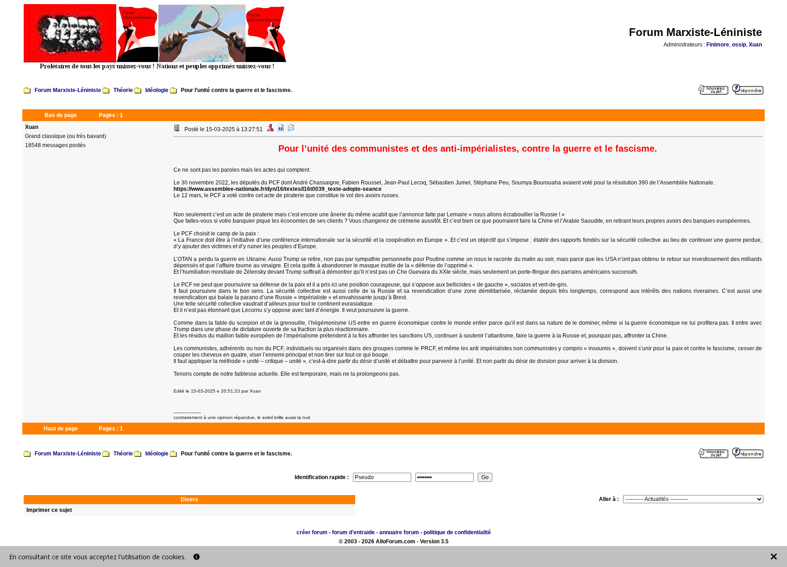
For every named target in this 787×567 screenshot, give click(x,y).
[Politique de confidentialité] (196, 556)
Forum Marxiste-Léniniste (68, 90)
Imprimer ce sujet (49, 510)
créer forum (311, 532)
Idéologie (157, 90)
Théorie (123, 90)
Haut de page (61, 428)
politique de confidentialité (457, 532)
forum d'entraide (353, 532)
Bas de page (61, 115)
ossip (739, 44)
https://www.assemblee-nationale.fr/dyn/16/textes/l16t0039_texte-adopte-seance (278, 189)
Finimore (717, 44)
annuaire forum (399, 532)
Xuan (755, 44)
